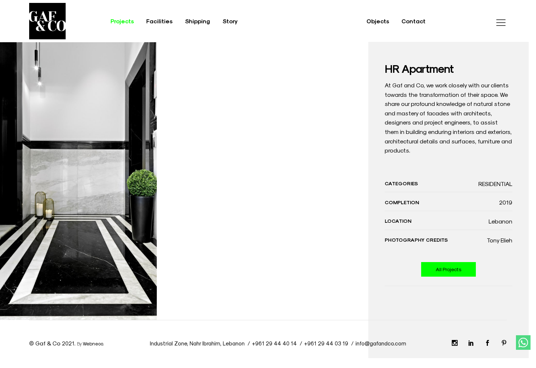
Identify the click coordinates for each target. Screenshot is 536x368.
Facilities (159, 20)
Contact (413, 20)
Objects (377, 20)
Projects (122, 20)
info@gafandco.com (381, 343)
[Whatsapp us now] (523, 342)
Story (230, 20)
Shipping (197, 20)
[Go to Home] (47, 19)
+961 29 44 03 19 (326, 343)
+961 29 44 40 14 (274, 343)
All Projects (448, 269)
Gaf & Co (48, 343)
